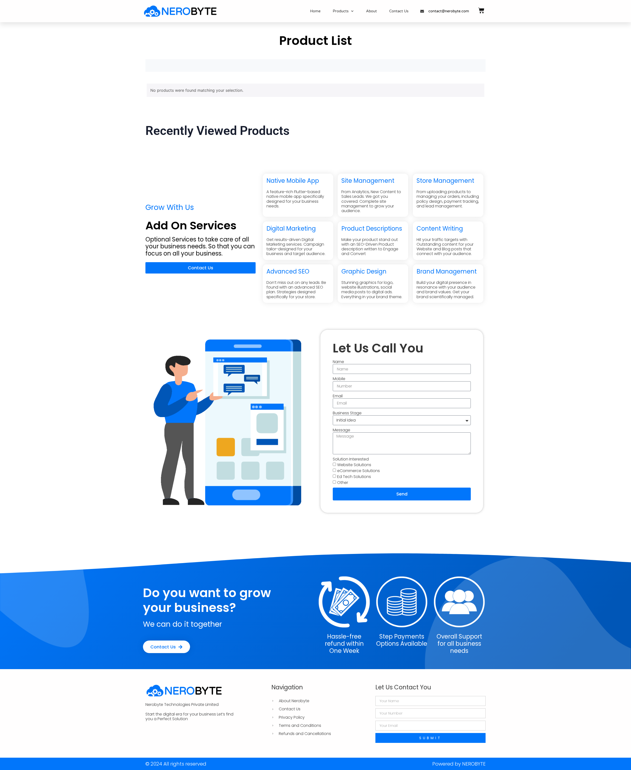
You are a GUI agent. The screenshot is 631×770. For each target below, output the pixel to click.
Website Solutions (354, 465)
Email (338, 396)
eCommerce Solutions (358, 471)
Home (315, 11)
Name (338, 361)
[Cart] (481, 10)
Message (341, 430)
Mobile (339, 378)
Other (342, 482)
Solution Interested (351, 459)
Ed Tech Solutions (354, 476)
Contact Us (398, 11)
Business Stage (347, 413)
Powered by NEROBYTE (459, 763)
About (371, 11)
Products (341, 11)
